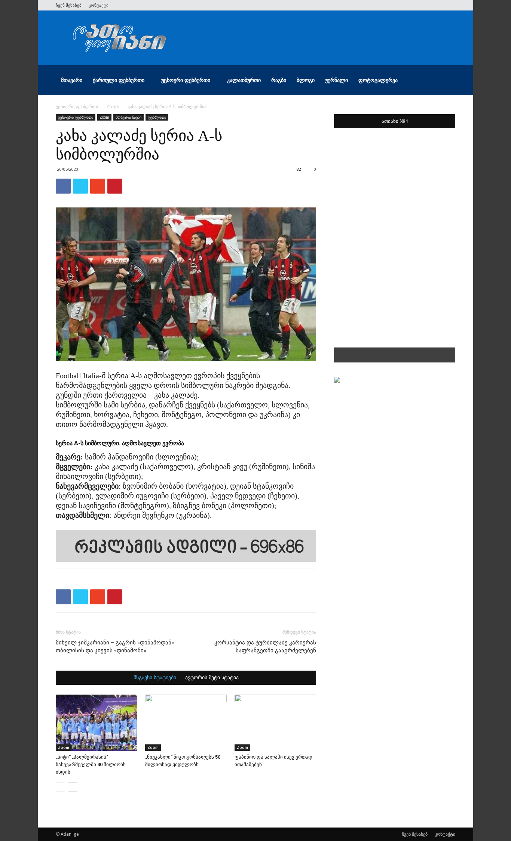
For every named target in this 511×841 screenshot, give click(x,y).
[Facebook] (400, 5)
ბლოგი (306, 80)
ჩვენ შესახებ (69, 5)
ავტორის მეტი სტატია (212, 677)
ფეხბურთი (157, 117)
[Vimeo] (425, 5)
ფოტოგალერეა (378, 80)
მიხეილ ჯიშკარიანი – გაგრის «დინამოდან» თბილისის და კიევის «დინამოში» (115, 646)
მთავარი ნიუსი (128, 117)
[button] (446, 80)
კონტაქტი (98, 5)
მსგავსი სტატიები (155, 677)
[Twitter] (412, 5)
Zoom (112, 106)
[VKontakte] (437, 5)
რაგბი (278, 80)
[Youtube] (449, 5)
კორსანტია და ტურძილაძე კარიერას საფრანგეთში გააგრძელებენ (265, 646)
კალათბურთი (244, 80)
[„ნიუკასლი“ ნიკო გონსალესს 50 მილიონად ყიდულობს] (186, 723)
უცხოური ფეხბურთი (185, 80)
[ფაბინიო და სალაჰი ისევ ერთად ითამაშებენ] (275, 723)
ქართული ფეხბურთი (118, 80)
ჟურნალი (336, 80)
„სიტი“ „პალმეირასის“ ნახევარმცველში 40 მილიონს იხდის (91, 764)
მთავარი (71, 80)
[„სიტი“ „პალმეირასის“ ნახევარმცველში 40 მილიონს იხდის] (96, 723)
